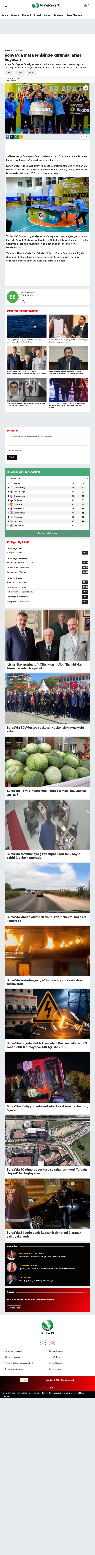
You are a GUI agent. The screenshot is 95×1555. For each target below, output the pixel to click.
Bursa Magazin (74, 15)
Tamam (7, 1396)
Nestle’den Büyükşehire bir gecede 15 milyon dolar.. (42, 1257)
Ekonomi (26, 15)
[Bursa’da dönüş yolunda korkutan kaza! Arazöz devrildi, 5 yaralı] (48, 1077)
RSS (25, 1380)
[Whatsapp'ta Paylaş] (16, 137)
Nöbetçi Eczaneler (15, 1351)
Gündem (15, 15)
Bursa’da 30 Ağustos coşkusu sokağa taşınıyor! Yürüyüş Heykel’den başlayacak (47, 1171)
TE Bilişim (53, 1388)
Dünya (47, 15)
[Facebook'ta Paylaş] (7, 137)
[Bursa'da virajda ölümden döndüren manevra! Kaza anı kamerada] (48, 888)
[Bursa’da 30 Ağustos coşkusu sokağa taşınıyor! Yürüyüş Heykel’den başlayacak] (48, 1140)
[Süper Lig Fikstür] (87, 542)
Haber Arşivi (56, 1369)
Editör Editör (27, 295)
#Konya (30, 72)
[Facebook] (41, 1342)
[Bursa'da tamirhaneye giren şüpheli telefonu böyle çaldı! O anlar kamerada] (48, 825)
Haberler (8, 51)
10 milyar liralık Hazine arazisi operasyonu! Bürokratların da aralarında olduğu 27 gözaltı (67, 405)
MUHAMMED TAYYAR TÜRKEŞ (31, 1253)
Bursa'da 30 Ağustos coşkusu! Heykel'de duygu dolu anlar (45, 729)
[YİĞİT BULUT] (12, 1279)
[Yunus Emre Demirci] (12, 1267)
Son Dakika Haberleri (15, 1369)
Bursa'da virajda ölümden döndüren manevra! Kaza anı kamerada (46, 919)
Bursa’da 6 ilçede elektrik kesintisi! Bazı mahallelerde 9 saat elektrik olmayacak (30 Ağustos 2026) (47, 1045)
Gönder (12, 457)
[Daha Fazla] (21, 137)
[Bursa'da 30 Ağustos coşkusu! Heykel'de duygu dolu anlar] (48, 698)
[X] (45, 1342)
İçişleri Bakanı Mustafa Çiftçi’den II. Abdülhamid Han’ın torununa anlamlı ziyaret (46, 666)
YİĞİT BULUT (24, 1277)
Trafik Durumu (56, 1357)
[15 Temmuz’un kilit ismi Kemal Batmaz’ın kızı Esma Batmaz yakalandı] (27, 390)
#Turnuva (19, 72)
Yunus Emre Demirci (28, 1265)
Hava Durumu (57, 1351)
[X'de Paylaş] (12, 137)
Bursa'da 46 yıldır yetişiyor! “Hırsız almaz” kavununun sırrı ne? (46, 792)
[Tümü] (87, 1246)
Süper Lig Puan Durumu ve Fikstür (20, 1363)
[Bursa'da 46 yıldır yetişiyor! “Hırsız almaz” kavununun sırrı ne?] (48, 762)
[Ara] (89, 6)
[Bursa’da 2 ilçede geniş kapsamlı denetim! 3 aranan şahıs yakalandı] (48, 1204)
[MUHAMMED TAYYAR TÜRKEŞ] (12, 1255)
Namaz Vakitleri (14, 1357)
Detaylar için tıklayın (47, 533)
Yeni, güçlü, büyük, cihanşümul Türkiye (36, 1281)
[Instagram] (50, 1342)
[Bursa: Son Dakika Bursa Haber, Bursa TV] (45, 6)
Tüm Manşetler (57, 1363)
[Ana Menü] (6, 6)
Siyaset (37, 15)
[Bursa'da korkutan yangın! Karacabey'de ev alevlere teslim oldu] (48, 951)
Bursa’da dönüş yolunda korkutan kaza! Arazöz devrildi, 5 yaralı (47, 1108)
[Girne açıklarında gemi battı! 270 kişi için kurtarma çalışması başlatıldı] (27, 326)
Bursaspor (58, 15)
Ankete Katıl (14, 1308)
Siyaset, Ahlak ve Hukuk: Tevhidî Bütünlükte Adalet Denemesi (47, 1269)
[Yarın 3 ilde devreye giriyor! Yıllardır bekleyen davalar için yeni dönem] (68, 326)
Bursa (5, 15)
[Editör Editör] (13, 297)
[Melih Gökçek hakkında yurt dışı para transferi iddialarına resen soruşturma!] (68, 358)
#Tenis (8, 72)
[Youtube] (54, 1342)
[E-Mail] (23, 301)
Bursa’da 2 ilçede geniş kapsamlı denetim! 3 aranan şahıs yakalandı (44, 1234)
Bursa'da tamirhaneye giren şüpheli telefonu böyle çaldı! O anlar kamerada (43, 855)
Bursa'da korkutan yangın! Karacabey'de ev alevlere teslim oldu (45, 982)
